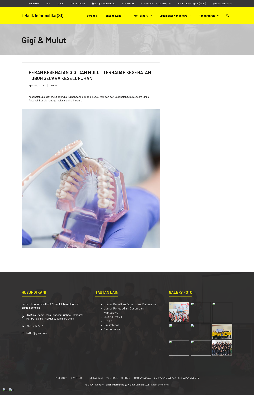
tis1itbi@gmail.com (36, 333)
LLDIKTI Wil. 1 (113, 316)
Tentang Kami (112, 15)
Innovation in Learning (154, 3)
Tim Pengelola (142, 377)
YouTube (112, 378)
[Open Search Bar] (227, 15)
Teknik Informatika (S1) (42, 15)
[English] (6, 390)
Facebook (61, 378)
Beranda (92, 15)
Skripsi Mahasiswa (105, 3)
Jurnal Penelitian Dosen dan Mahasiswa (130, 304)
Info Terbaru (140, 15)
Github (125, 378)
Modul (61, 3)
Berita (54, 85)
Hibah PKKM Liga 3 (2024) (192, 3)
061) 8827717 (35, 325)
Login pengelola (160, 384)
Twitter (76, 378)
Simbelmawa (112, 329)
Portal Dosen (78, 3)
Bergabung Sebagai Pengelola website (176, 377)
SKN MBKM (128, 3)
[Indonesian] (11, 390)
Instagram (96, 378)
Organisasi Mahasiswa (173, 15)
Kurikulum (34, 3)
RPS (48, 3)
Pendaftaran (207, 15)
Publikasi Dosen (223, 3)
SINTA (108, 321)
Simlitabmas (111, 325)
